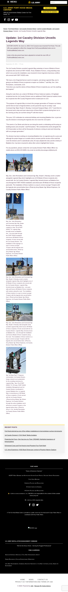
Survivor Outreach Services (13, 554)
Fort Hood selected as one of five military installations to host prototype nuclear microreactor (33, 431)
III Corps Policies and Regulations (34, 490)
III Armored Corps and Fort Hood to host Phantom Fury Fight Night (25, 445)
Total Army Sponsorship (28, 554)
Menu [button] (13, 2)
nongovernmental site (21, 493)
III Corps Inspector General (34, 487)
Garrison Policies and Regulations (34, 483)
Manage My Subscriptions (42, 586)
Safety (38, 554)
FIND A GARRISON (34, 550)
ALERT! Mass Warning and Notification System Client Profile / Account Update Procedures (34, 475)
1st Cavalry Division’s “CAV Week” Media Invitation (21, 435)
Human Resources (10, 559)
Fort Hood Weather (34, 479)
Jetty (32, 586)
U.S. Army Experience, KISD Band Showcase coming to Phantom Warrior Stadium (30, 450)
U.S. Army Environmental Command (14, 563)
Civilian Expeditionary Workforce (25, 559)
